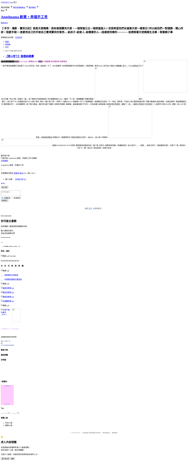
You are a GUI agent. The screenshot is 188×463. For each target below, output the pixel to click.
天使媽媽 (4, 161)
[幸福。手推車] (16, 321)
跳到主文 (4, 23)
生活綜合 (18, 37)
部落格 (7, 44)
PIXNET (77, 433)
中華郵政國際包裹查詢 (13, 279)
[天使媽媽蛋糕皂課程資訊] (7, 292)
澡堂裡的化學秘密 (11, 275)
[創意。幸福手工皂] (2, 343)
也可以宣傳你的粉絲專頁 (7, 345)
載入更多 (4, 187)
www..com (7, 385)
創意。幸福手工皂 (5, 341)
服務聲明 (115, 433)
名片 (7, 47)
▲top (3, 183)
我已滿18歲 (5, 459)
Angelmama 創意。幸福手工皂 (24, 17)
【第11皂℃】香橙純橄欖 (19, 56)
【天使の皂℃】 (20, 179)
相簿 (7, 42)
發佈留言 (4, 200)
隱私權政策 (106, 433)
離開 (12, 459)
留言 (21, 173)
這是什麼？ (7, 404)
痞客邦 (16, 173)
